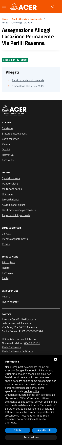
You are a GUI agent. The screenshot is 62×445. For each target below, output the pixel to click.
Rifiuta (17, 430)
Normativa (8, 155)
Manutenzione (10, 183)
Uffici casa (7, 194)
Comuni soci (8, 160)
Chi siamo (7, 128)
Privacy (6, 144)
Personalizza (31, 437)
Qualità (6, 149)
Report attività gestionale (16, 215)
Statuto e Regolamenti (14, 133)
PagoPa (6, 296)
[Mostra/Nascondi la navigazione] (4, 6)
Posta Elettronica (11, 347)
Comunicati (8, 273)
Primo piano (8, 262)
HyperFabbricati (10, 302)
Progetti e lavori (10, 199)
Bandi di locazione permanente (27, 19)
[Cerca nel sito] (53, 7)
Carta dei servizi (10, 139)
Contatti (6, 234)
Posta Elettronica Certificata (17, 351)
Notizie (6, 268)
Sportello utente (11, 178)
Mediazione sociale (12, 189)
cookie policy (31, 391)
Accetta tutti (44, 430)
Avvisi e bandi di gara (13, 205)
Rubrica (6, 244)
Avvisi (5, 278)
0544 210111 (32, 343)
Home (5, 19)
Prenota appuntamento (15, 239)
